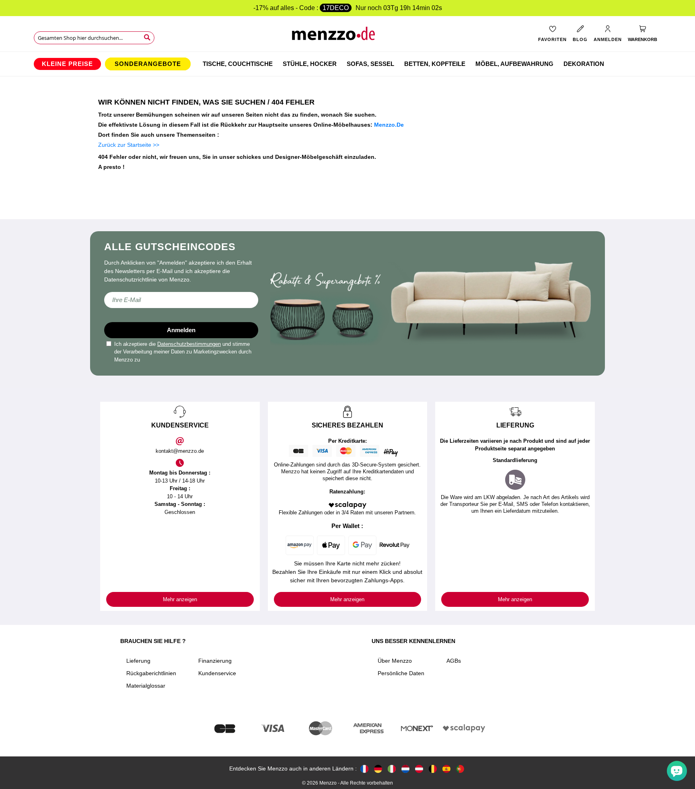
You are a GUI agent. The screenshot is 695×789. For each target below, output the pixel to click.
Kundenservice (217, 673)
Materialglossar (145, 685)
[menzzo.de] (378, 768)
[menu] (347, 64)
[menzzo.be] (433, 768)
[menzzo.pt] (460, 768)
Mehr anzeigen (180, 599)
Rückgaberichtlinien (151, 673)
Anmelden (181, 330)
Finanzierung (215, 661)
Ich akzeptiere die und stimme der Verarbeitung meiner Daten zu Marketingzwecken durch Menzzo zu (182, 352)
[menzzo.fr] (364, 768)
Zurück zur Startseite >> (128, 145)
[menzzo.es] (446, 768)
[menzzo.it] (392, 768)
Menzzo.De (389, 124)
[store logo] (347, 36)
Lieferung (138, 661)
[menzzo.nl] (405, 768)
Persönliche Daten (401, 673)
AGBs (453, 661)
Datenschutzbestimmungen (189, 344)
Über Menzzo (395, 661)
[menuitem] (67, 64)
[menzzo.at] (419, 768)
